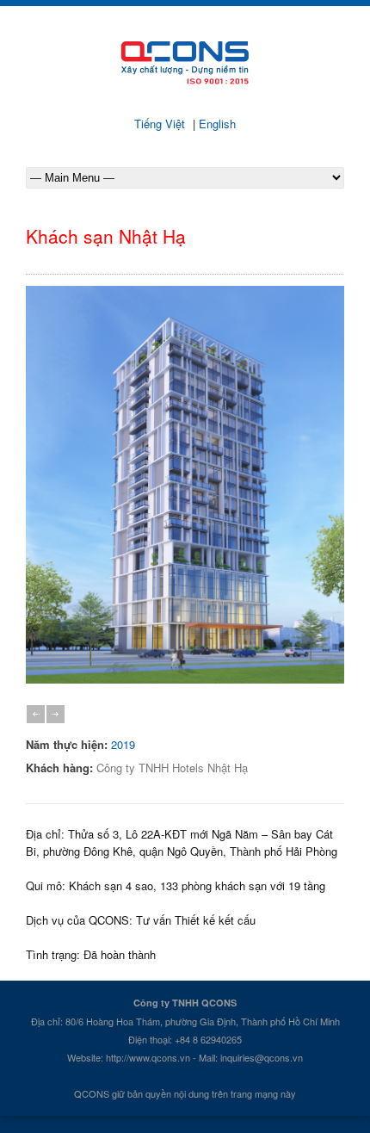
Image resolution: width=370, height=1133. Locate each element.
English (215, 123)
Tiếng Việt (161, 123)
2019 (123, 744)
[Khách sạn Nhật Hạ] (185, 679)
